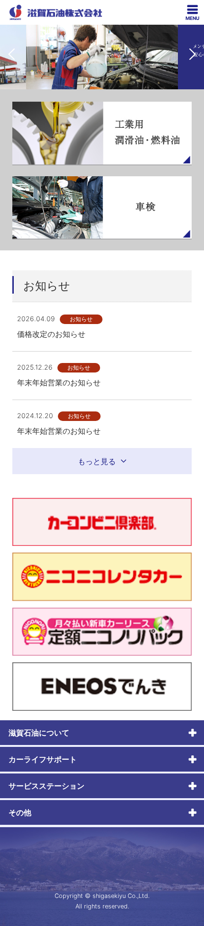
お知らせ (81, 319)
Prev (11, 54)
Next (192, 54)
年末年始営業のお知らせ (59, 382)
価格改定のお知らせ (51, 334)
